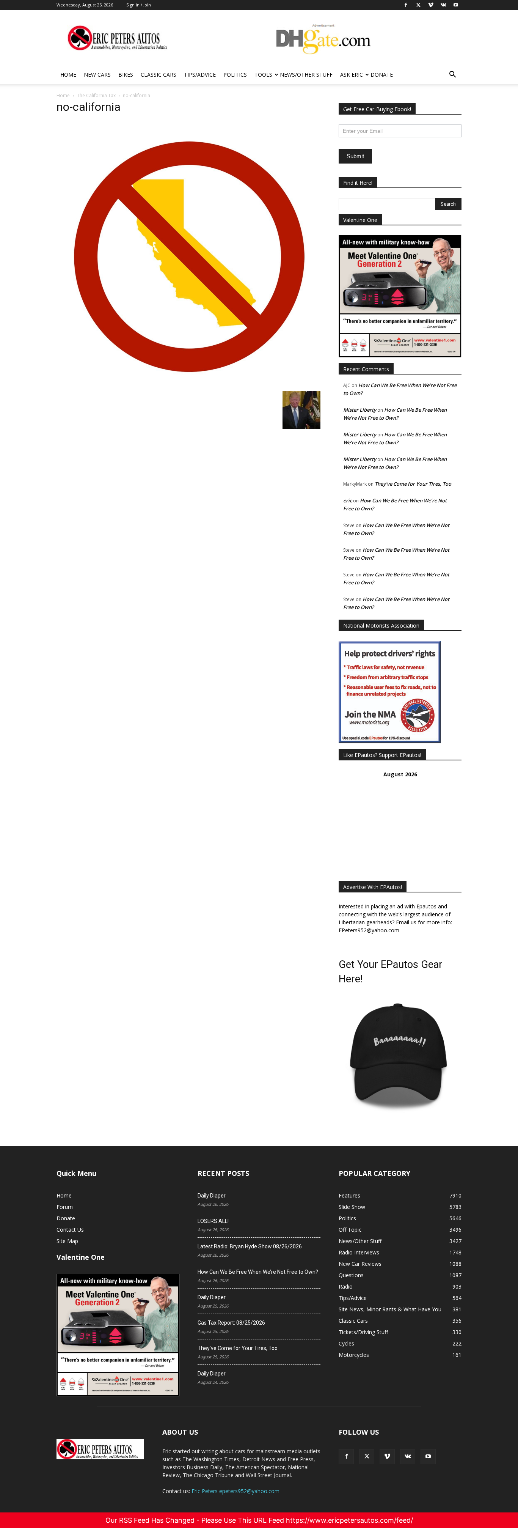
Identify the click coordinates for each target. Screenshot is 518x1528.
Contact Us (70, 1229)
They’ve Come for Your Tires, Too (413, 483)
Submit (355, 156)
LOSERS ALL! (213, 1221)
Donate (381, 74)
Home (68, 74)
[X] (366, 1456)
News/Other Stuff (306, 74)
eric (347, 500)
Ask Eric (351, 74)
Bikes (125, 74)
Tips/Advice (200, 74)
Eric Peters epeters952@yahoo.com (235, 1491)
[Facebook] (346, 1456)
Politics (235, 74)
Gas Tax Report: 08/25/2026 (231, 1323)
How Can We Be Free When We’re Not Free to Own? (258, 1272)
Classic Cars (158, 74)
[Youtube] (428, 1456)
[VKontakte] (407, 1456)
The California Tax (96, 95)
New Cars (97, 74)
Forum (65, 1206)
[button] (452, 75)
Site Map (67, 1241)
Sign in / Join (138, 5)
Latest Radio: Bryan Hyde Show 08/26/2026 (250, 1246)
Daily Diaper (212, 1196)
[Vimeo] (387, 1456)
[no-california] (188, 383)
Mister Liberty (359, 409)
